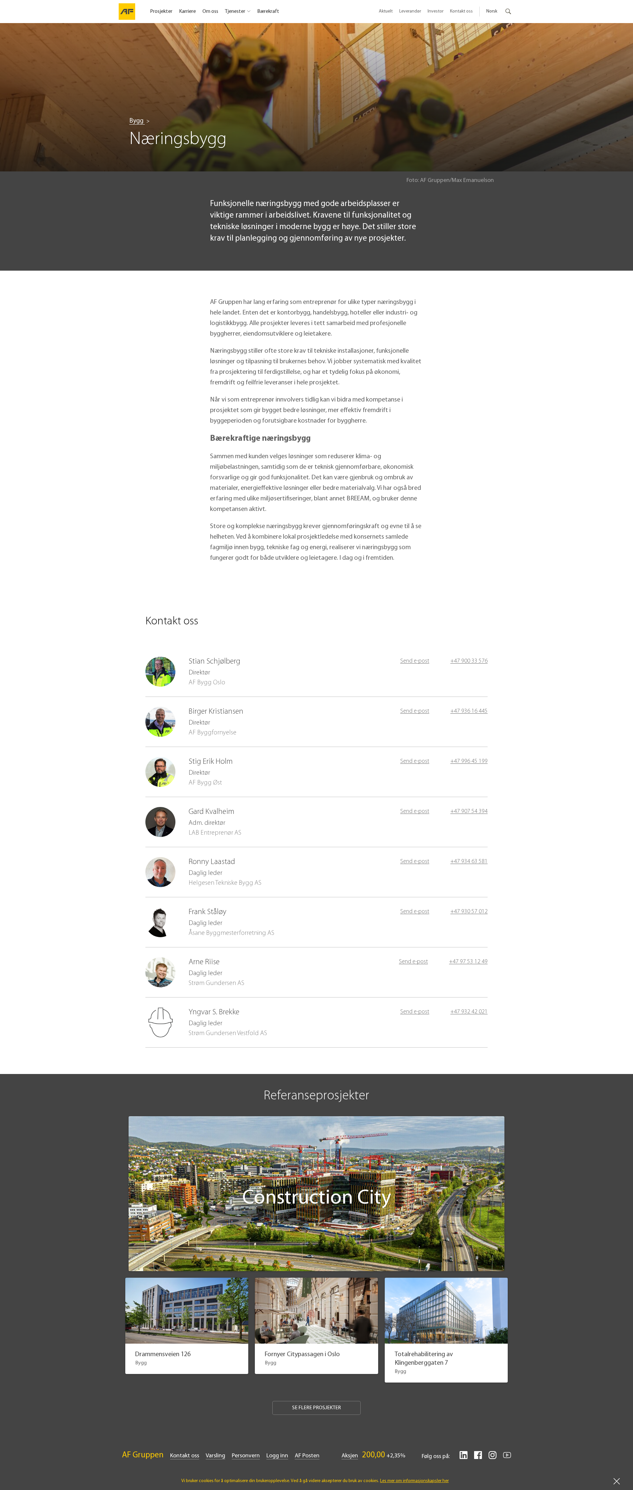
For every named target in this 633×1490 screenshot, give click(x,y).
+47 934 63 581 (469, 862)
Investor (435, 11)
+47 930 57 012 (469, 912)
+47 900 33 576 (469, 661)
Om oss (210, 11)
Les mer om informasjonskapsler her (414, 1480)
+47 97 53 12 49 (468, 962)
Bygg (137, 121)
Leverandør (410, 11)
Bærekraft (268, 11)
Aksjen (350, 1456)
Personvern (246, 1456)
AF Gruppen (143, 1455)
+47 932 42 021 (469, 1012)
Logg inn (277, 1456)
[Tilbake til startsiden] (127, 11)
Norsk (491, 11)
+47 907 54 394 (469, 812)
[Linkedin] (463, 1458)
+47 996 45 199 (469, 761)
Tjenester (235, 11)
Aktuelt (386, 11)
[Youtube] (507, 1458)
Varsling (215, 1456)
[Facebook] (478, 1458)
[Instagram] (493, 1458)
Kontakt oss (461, 11)
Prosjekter (161, 11)
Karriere (187, 11)
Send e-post (414, 661)
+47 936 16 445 (469, 711)
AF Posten (307, 1456)
